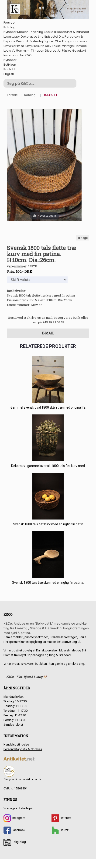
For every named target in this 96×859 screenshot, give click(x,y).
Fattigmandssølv (74, 41)
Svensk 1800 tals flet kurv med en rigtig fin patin (48, 524)
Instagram (18, 818)
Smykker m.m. (14, 46)
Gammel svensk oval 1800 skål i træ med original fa (48, 407)
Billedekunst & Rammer (71, 32)
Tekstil (56, 46)
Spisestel (51, 36)
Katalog (9, 27)
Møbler (22, 32)
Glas (58, 41)
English (8, 74)
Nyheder (10, 32)
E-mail (48, 333)
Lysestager (11, 36)
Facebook (18, 830)
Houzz (64, 830)
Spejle (48, 32)
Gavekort (79, 50)
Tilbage (83, 238)
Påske (66, 50)
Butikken (9, 64)
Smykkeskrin (34, 46)
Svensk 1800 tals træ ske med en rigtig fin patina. (48, 582)
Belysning (36, 32)
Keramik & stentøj (29, 41)
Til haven (37, 50)
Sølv (48, 46)
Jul (59, 50)
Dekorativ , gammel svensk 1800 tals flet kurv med (48, 466)
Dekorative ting (32, 36)
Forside (9, 22)
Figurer (49, 41)
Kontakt (9, 69)
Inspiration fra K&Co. (18, 55)
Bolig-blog (18, 842)
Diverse (50, 50)
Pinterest (65, 818)
